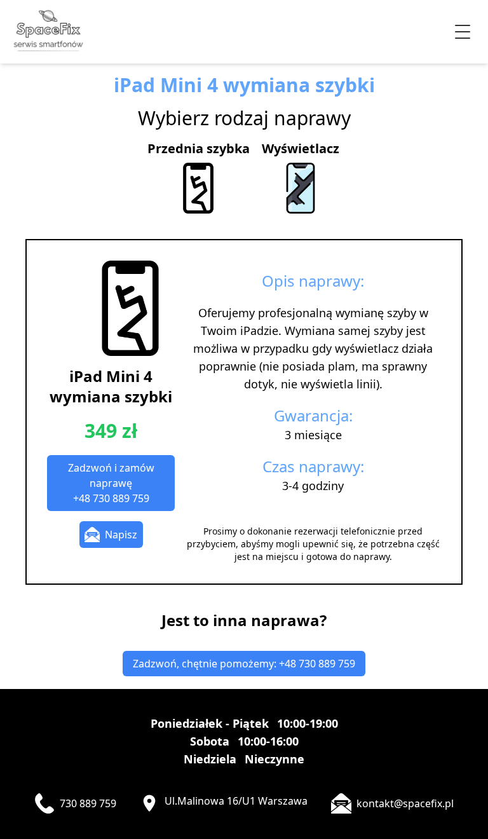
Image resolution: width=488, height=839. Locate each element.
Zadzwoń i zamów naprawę (111, 483)
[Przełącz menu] (462, 32)
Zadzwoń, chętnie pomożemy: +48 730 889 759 (244, 664)
